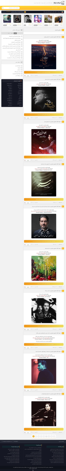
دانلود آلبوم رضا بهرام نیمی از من (14, 452)
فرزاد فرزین (9, 90)
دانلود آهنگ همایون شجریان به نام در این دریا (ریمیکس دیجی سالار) (48, 333)
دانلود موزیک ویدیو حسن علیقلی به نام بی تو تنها (57, 450)
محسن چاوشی (9, 85)
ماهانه (12, 33)
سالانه (9, 33)
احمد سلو (20, 88)
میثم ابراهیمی (19, 85)
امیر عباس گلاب (9, 98)
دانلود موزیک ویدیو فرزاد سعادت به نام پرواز (58, 456)
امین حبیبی (9, 102)
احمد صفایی (19, 93)
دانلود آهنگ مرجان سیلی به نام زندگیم (58, 455)
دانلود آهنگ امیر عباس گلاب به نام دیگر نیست (14, 57)
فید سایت (33, 470)
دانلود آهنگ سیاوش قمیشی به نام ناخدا (36, 462)
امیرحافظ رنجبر (9, 100)
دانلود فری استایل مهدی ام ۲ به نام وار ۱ (58, 458)
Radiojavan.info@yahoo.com (7, 441)
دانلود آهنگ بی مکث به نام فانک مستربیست (14, 52)
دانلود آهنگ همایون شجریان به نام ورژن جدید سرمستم (51, 164)
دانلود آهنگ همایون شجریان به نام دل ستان (53, 79)
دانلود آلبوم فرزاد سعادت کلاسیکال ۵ (14, 461)
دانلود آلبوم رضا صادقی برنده (15, 455)
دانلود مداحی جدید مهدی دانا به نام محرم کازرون (57, 449)
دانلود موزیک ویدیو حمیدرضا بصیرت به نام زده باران (56, 459)
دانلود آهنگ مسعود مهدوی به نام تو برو (36, 453)
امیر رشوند (20, 98)
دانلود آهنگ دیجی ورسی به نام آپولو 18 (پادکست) (34, 459)
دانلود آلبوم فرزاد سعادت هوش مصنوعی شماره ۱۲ (12, 459)
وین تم (30, 468)
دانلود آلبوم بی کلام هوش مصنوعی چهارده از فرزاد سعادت (11, 456)
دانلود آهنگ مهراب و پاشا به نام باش (36, 461)
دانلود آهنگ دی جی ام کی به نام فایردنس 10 (35, 447)
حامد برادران (9, 105)
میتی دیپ (20, 90)
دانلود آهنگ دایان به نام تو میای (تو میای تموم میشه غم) (33, 455)
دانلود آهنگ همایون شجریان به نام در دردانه (53, 290)
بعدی (46, 436)
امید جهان (10, 95)
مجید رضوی (19, 86)
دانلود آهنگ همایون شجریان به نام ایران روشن (52, 37)
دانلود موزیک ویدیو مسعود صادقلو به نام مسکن (57, 462)
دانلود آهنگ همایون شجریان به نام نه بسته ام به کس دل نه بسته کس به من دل (46, 206)
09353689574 (16, 441)
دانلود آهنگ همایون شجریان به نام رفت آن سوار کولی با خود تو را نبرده (48, 351)
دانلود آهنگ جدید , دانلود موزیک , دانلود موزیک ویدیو (58, 3)
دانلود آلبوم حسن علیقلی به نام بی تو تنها (13, 449)
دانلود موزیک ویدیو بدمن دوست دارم (58, 453)
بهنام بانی (10, 103)
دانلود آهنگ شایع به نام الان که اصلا (15, 55)
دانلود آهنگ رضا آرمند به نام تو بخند (36, 452)
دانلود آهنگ (60, 75)
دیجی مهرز (9, 86)
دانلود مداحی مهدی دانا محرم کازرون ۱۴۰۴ (58, 452)
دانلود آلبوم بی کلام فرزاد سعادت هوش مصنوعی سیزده (11, 458)
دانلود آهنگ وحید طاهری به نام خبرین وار (14, 44)
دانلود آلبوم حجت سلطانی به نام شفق (14, 450)
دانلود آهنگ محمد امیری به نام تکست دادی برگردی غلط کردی (11, 46)
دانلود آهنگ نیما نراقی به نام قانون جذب (15, 53)
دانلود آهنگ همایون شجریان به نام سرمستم (53, 248)
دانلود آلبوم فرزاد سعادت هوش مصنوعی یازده (13, 462)
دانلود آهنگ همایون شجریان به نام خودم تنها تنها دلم (51, 394)
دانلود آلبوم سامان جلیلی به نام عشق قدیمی (13, 453)
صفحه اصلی (61, 7)
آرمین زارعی (19, 83)
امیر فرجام (20, 100)
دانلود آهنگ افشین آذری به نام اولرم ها (15, 36)
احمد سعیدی (19, 92)
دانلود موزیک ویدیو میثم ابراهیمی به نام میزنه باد (57, 461)
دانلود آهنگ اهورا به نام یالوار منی (36, 464)
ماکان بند (10, 88)
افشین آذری (9, 93)
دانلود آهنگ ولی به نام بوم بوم (16, 42)
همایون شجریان (58, 30)
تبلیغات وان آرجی (54, 7)
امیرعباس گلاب (19, 102)
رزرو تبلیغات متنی (18, 75)
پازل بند (20, 105)
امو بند (20, 95)
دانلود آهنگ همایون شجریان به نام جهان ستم (52, 121)
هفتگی (15, 33)
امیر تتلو (20, 97)
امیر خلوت (10, 97)
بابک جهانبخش (19, 103)
